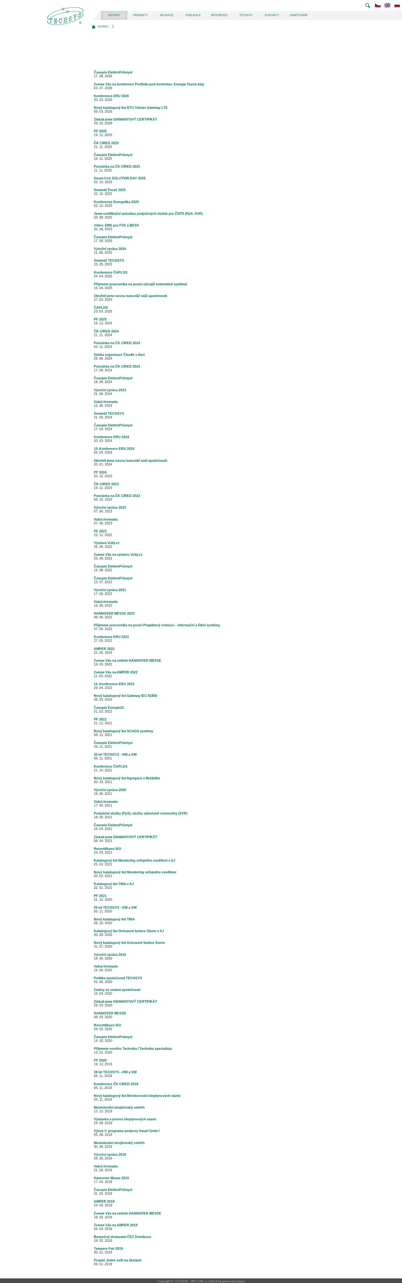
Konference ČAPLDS (111, 272)
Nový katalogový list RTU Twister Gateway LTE (131, 107)
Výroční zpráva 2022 (110, 507)
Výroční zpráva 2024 (110, 249)
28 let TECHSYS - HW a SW (115, 1072)
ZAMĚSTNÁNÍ (298, 15)
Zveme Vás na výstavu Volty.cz (118, 554)
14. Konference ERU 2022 (114, 684)
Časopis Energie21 (109, 707)
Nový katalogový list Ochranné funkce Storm (129, 943)
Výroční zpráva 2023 (110, 390)
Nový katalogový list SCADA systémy (123, 731)
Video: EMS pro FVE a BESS (116, 225)
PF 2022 (100, 719)
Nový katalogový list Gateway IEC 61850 (125, 695)
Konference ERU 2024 (111, 437)
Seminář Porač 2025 (110, 190)
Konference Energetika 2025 (116, 202)
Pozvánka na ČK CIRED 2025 (117, 166)
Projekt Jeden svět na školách (118, 1260)
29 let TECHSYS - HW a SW (115, 907)
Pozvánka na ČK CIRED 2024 (117, 343)
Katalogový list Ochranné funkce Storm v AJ (129, 931)
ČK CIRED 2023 (106, 484)
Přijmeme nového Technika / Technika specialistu (133, 1048)
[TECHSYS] (66, 20)
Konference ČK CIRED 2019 (116, 1084)
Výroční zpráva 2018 (110, 1154)
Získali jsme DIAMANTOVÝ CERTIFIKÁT (125, 119)
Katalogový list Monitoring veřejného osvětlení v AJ (134, 860)
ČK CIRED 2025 (106, 143)
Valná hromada (106, 402)
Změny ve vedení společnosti (117, 990)
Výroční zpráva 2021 (110, 590)
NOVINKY (114, 15)
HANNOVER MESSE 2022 (114, 613)
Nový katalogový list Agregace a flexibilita (127, 778)
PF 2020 (100, 1060)
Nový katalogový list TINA (114, 919)
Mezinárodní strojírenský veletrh (119, 1107)
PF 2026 (100, 131)
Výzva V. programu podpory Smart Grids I (127, 1131)
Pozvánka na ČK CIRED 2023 (117, 496)
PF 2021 (100, 896)
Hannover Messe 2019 (111, 1178)
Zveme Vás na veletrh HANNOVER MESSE (127, 660)
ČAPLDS (101, 307)
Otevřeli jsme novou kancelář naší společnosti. (131, 296)
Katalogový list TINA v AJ (114, 884)
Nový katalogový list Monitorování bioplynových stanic (137, 1096)
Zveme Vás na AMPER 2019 (116, 1225)
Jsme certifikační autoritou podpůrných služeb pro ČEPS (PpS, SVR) (148, 213)
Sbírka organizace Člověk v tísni (119, 354)
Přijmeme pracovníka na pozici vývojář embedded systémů (140, 284)
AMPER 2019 (104, 1201)
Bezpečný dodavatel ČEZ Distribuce (122, 1237)
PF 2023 (100, 531)
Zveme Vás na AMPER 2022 (116, 672)
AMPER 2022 (104, 649)
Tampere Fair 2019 (108, 1248)
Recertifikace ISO (107, 849)
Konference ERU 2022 (111, 637)
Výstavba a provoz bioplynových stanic (125, 1119)
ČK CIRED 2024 (106, 331)
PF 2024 (100, 472)
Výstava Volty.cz (107, 543)
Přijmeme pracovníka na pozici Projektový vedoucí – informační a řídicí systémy (157, 625)
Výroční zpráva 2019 (110, 954)
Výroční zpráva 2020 (110, 790)
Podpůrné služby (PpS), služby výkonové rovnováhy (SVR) (140, 813)
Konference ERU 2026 (111, 96)
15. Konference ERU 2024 (114, 448)
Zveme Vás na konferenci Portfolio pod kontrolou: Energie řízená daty (149, 84)
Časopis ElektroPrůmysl (113, 72)
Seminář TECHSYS (109, 260)
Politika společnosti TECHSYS (118, 978)
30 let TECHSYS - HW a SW (115, 754)
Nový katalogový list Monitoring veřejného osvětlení (135, 872)
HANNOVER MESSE (110, 1013)
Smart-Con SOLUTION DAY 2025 (120, 178)
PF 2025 (100, 319)
